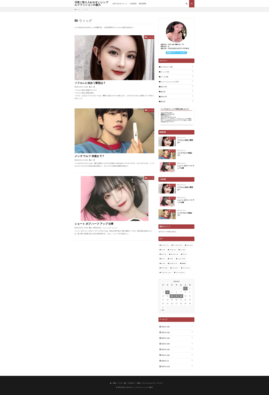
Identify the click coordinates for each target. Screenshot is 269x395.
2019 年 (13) (165, 366)
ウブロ (171, 258)
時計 (163, 87)
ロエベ (163, 258)
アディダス (164, 268)
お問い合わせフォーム (119, 3)
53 (91, 227)
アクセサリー (166, 67)
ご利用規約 (133, 3)
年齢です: (178, 44)
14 (181, 296)
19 (91, 160)
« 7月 (162, 310)
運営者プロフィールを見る (176, 52)
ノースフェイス (177, 245)
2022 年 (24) (165, 349)
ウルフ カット (165, 116)
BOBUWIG (98, 227)
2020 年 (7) (165, 361)
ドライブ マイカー (167, 113)
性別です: (164, 46)
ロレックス (189, 245)
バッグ (164, 77)
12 (172, 296)
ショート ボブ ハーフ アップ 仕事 (94, 224)
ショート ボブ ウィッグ (110, 227)
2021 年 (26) (165, 355)
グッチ (184, 254)
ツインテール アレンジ (168, 117)
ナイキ (163, 249)
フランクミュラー (166, 272)
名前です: (164, 44)
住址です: (164, 48)
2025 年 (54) (165, 332)
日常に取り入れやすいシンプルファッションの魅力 (91, 3)
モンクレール (174, 254)
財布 (163, 96)
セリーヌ (163, 254)
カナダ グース (173, 263)
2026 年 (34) (165, 327)
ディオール (172, 249)
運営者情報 (142, 3)
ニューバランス (180, 272)
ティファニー (186, 268)
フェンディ (175, 268)
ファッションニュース (169, 82)
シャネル (182, 249)
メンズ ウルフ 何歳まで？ (89, 156)
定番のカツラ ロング (167, 114)
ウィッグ (164, 72)
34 (91, 87)
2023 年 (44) (165, 344)
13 (176, 296)
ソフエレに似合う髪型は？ (90, 83)
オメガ (163, 263)
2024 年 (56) (165, 338)
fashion (184, 263)
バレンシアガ (181, 258)
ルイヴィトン (165, 245)
